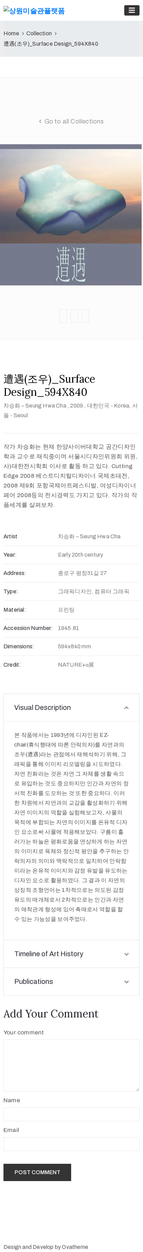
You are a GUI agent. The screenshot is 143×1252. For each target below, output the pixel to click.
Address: (14, 573)
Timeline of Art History (48, 954)
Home (11, 33)
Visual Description (42, 707)
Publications (33, 981)
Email (11, 1130)
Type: (10, 591)
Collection (39, 33)
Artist (10, 536)
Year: (10, 555)
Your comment (23, 1032)
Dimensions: (18, 646)
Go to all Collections (74, 121)
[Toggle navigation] (132, 10)
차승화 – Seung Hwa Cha (34, 406)
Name (11, 1100)
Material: (14, 610)
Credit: (12, 665)
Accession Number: (28, 628)
